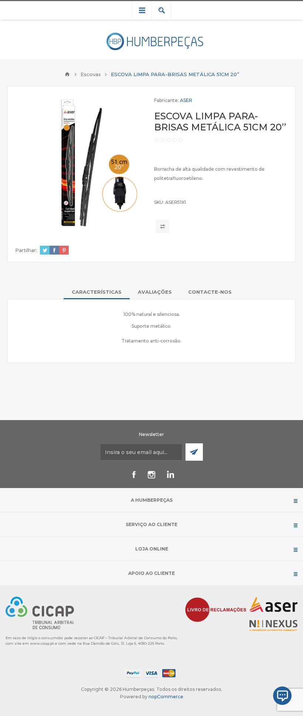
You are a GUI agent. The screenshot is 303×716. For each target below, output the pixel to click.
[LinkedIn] (169, 475)
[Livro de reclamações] (216, 609)
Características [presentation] (97, 292)
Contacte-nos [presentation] (210, 292)
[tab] (97, 291)
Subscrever (194, 452)
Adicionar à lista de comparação (162, 226)
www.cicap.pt (42, 643)
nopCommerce (166, 696)
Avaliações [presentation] (155, 292)
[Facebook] (134, 475)
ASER (186, 100)
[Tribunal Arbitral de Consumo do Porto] (40, 612)
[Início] (67, 74)
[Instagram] (151, 475)
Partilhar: (26, 250)
